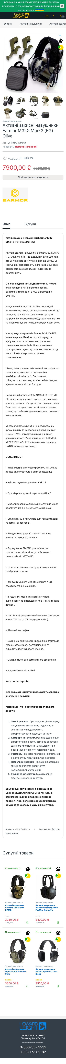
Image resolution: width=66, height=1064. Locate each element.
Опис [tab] (6, 224)
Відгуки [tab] (30, 224)
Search (47, 15)
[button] (60, 36)
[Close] (62, 6)
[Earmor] (15, 194)
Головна (7, 23)
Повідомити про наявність (33, 177)
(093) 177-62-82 (33, 1052)
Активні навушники (31, 23)
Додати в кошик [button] (26, 921)
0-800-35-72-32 (33, 1047)
